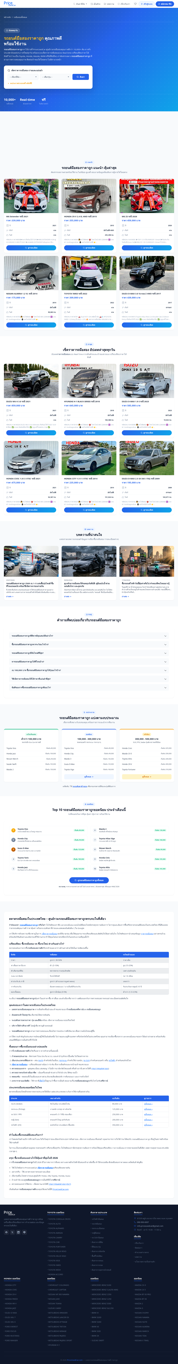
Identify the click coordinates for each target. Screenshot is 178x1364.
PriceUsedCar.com (61, 1189)
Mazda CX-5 (127, 753)
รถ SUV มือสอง (98, 1237)
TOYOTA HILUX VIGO (57, 1256)
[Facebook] (6, 1232)
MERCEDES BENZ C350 (101, 1294)
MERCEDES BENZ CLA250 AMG (105, 1289)
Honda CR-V (127, 764)
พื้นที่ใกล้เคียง (97, 1256)
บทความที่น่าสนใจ (89, 534)
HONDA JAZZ (10, 1308)
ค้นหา (82, 77)
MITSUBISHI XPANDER (57, 1313)
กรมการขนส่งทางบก (99, 1068)
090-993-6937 (143, 1222)
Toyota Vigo (69, 769)
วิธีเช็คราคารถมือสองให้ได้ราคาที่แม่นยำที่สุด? (31, 678)
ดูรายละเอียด (32, 248)
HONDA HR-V (10, 1303)
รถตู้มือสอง (96, 1233)
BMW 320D (96, 1317)
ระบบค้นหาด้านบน (80, 786)
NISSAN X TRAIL (142, 1340)
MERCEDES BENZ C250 (101, 1299)
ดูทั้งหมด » (148, 1104)
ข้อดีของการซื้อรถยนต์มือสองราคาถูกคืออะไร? (31, 687)
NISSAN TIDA (140, 1335)
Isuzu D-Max (69, 764)
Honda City (68, 753)
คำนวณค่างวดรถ (142, 1252)
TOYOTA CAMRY (55, 1237)
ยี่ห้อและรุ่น (96, 1246)
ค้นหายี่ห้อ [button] (80, 4)
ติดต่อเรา (138, 1248)
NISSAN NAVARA (142, 1317)
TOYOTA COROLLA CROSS (59, 1219)
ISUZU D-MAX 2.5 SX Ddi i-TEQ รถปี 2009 (141, 478)
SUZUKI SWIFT (98, 1340)
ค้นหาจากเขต (97, 1265)
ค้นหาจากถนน (97, 1260)
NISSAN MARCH (142, 1331)
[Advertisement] (78, 132)
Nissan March (12, 759)
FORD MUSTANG (12, 1335)
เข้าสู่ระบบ (148, 4)
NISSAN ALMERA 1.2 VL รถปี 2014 (21, 293)
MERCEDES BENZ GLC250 (102, 1308)
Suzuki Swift (11, 764)
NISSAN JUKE (54, 1299)
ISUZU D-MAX (11, 1313)
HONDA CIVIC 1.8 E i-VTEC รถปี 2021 (23, 478)
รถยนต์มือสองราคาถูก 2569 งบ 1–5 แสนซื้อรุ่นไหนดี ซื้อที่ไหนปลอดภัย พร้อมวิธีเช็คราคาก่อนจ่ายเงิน (30, 584)
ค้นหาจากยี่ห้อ (97, 1242)
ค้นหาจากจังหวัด (98, 1251)
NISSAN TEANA (55, 1303)
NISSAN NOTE (141, 1322)
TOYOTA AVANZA (55, 1233)
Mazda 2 (10, 769)
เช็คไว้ (41, 1080)
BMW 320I (96, 1331)
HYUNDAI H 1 (54, 1345)
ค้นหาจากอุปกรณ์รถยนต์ (101, 1270)
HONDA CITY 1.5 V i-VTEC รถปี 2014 (80, 478)
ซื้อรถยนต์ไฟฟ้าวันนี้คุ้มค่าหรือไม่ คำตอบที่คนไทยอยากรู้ (145, 583)
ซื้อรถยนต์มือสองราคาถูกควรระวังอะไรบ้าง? (30, 644)
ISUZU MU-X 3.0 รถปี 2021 (18, 401)
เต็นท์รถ (97, 4)
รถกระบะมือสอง (98, 1228)
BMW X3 (95, 1326)
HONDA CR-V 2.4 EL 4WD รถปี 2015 (80, 216)
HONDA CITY (10, 1285)
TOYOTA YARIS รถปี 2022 (75, 293)
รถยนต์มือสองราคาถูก (29, 925)
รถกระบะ (63, 1060)
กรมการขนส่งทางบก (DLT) (60, 1184)
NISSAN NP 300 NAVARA (58, 1294)
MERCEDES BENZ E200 (101, 1285)
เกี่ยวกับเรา (125, 4)
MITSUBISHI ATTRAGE (57, 1322)
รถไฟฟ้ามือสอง (98, 1219)
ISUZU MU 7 (10, 1317)
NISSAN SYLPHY (142, 1313)
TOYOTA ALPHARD (56, 1228)
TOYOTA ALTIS (54, 1223)
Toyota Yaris (23, 857)
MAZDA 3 (139, 1308)
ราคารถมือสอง (147, 933)
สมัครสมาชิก (166, 4)
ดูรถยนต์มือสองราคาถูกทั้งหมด (91, 880)
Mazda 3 (67, 759)
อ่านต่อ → (9, 596)
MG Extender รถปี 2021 (17, 216)
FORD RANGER (11, 1340)
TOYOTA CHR (54, 1242)
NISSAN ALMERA (142, 1326)
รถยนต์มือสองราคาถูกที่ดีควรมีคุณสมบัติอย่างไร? (32, 635)
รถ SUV (86, 1060)
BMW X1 (95, 1313)
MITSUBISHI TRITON (57, 1326)
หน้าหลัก (7, 17)
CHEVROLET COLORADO (58, 1285)
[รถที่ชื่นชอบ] (135, 4)
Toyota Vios (11, 748)
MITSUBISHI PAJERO (57, 1335)
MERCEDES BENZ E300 (101, 1303)
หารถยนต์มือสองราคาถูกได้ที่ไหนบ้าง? (28, 661)
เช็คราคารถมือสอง (49, 933)
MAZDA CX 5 (140, 1289)
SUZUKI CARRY (54, 1308)
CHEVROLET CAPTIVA (57, 1289)
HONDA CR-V (10, 1294)
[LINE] (24, 1232)
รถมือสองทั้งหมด (20, 17)
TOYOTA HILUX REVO (57, 1251)
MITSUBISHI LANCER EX (58, 1317)
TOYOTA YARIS (54, 1265)
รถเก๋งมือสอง (97, 1223)
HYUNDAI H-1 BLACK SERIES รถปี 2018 (82, 401)
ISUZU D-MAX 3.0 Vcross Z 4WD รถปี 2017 (141, 293)
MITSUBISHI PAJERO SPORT (60, 1340)
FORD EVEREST (11, 1326)
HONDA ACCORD (55, 1274)
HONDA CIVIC (11, 1289)
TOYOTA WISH (54, 1270)
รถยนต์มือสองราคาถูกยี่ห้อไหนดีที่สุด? (28, 653)
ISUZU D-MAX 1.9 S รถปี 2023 (135, 401)
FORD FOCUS (10, 1331)
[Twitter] (12, 1232)
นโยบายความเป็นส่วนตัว (145, 1261)
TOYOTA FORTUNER (56, 1246)
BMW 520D (96, 1322)
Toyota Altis (127, 759)
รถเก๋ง (40, 1060)
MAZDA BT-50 (141, 1299)
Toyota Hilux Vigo (107, 838)
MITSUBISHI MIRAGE (57, 1331)
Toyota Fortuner (129, 769)
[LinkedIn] (18, 1232)
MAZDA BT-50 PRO (143, 1294)
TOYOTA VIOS (54, 1260)
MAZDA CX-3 (140, 1285)
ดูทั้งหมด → (88, 776)
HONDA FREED (11, 1299)
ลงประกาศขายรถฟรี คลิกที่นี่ (21, 83)
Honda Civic (127, 748)
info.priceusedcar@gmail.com (150, 1226)
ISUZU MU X (10, 1322)
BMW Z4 (95, 1335)
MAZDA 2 (139, 1303)
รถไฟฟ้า (112, 1060)
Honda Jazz (11, 753)
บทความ (110, 4)
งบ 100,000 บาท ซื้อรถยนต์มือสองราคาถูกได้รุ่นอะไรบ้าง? (36, 670)
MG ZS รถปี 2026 (129, 216)
